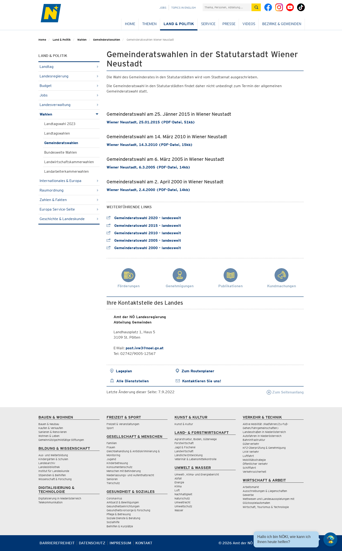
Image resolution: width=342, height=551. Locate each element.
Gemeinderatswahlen (106, 39)
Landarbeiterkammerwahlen (66, 171)
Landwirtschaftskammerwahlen (69, 162)
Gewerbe (248, 495)
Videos (248, 24)
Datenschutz (92, 543)
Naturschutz (182, 498)
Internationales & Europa (60, 180)
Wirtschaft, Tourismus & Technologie (266, 507)
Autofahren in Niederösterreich (262, 436)
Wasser (178, 510)
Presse (228, 24)
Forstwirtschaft (184, 443)
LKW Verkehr (251, 451)
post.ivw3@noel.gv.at (145, 348)
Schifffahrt (249, 467)
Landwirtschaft (183, 451)
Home (130, 24)
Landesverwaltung (55, 104)
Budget (46, 85)
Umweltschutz (183, 506)
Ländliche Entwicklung (188, 455)
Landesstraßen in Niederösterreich (264, 432)
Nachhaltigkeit (183, 494)
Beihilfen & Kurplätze (120, 526)
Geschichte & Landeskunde (62, 219)
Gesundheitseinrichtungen (123, 506)
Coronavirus (114, 498)
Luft (177, 490)
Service (208, 24)
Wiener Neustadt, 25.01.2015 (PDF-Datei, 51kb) (151, 122)
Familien (112, 443)
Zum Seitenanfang (287, 392)
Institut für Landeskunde (53, 471)
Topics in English (183, 7)
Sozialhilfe (113, 522)
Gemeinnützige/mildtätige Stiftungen (61, 440)
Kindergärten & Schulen (53, 459)
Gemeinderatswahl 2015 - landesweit (147, 225)
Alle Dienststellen (132, 381)
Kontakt (143, 543)
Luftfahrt (248, 456)
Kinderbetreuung (117, 463)
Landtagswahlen (57, 133)
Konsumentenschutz (119, 467)
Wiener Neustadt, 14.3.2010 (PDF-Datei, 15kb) (150, 144)
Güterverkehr (251, 443)
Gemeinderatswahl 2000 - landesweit (147, 248)
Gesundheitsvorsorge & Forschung (128, 510)
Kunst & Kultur (183, 424)
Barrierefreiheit (57, 543)
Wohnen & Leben (49, 436)
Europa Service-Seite (57, 209)
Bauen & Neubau (48, 424)
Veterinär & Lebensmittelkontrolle (195, 459)
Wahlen (82, 39)
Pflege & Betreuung (119, 514)
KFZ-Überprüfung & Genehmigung (264, 447)
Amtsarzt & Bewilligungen (123, 502)
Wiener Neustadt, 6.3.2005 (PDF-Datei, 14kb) (148, 167)
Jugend (111, 459)
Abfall (178, 478)
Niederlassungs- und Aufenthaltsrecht (130, 475)
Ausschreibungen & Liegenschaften (265, 491)
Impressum (120, 543)
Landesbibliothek (49, 467)
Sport (110, 428)
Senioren (112, 479)
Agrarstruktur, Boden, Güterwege (195, 439)
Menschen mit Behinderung (124, 471)
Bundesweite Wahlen (60, 152)
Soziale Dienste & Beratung (123, 518)
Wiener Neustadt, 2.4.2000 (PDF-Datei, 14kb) (148, 190)
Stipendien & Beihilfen (52, 475)
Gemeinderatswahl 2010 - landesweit (147, 233)
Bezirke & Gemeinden (281, 24)
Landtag (47, 66)
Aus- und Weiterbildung (53, 455)
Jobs (162, 7)
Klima (177, 486)
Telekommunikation (50, 502)
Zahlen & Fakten (53, 200)
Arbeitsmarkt (251, 487)
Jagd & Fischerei (184, 447)
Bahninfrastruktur (254, 440)
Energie (179, 482)
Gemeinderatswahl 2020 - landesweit (147, 218)
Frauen (111, 447)
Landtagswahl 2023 (59, 124)
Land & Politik (179, 24)
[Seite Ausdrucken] (299, 545)
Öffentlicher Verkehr (255, 463)
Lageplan (124, 371)
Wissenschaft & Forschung (55, 479)
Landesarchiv (46, 463)
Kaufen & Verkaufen (50, 428)
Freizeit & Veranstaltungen (123, 424)
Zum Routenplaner (197, 371)
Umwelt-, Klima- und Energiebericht (196, 474)
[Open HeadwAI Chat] (330, 539)
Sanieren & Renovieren (52, 432)
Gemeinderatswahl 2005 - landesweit (147, 240)
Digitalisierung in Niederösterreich (59, 498)
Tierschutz (113, 483)
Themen (149, 24)
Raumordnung (52, 190)
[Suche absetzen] (256, 7)
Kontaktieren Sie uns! (201, 381)
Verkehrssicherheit (254, 471)
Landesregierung (54, 76)
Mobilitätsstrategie (254, 460)
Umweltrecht (182, 502)
